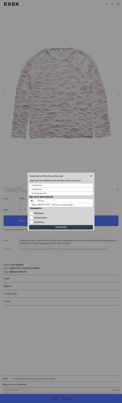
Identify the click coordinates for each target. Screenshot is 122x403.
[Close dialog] (91, 176)
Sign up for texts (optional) (41, 197)
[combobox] (32, 201)
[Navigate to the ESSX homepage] (11, 4)
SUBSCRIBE (61, 227)
